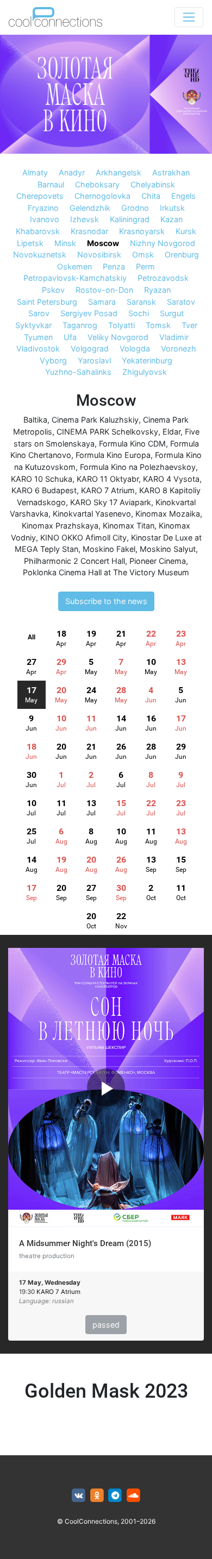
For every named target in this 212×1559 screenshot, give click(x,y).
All (31, 637)
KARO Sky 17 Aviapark (110, 502)
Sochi (138, 313)
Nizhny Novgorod (162, 243)
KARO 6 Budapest (44, 490)
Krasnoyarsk (142, 231)
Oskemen (74, 266)
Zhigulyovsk (144, 371)
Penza (114, 266)
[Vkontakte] (78, 1496)
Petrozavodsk (163, 277)
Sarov (38, 313)
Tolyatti (121, 325)
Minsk (65, 243)
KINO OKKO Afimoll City (83, 537)
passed (106, 1324)
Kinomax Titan (128, 525)
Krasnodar (89, 231)
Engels (183, 195)
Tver (189, 325)
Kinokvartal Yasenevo (92, 513)
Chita (150, 195)
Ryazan (157, 289)
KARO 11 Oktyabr (108, 478)
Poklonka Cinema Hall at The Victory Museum (106, 572)
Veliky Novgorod (118, 337)
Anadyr (72, 172)
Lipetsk (30, 243)
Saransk (141, 301)
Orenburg (182, 254)
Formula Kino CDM (132, 443)
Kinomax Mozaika (167, 513)
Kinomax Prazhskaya (60, 525)
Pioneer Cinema (157, 560)
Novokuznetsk (39, 254)
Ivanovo (44, 219)
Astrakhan (171, 172)
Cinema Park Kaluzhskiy (95, 419)
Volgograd (90, 348)
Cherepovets (40, 195)
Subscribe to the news (106, 601)
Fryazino (43, 207)
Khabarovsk (38, 231)
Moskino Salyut (168, 549)
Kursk (186, 231)
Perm (145, 266)
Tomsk (158, 325)
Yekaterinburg (147, 360)
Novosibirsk (99, 254)
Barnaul (51, 184)
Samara (102, 301)
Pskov (53, 289)
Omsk (143, 254)
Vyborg (53, 360)
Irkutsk (172, 207)
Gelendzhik (90, 207)
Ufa (70, 337)
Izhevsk (84, 219)
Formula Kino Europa (113, 455)
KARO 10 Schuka (41, 478)
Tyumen (38, 337)
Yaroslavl (94, 360)
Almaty (35, 172)
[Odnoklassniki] (97, 1496)
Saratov (181, 301)
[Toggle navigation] (188, 17)
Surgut (172, 313)
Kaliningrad (129, 219)
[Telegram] (115, 1496)
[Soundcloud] (133, 1496)
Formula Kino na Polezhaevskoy (138, 467)
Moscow (103, 243)
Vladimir (174, 337)
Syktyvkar (33, 325)
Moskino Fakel (109, 549)
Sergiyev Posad (88, 313)
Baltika (35, 419)
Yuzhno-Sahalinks (78, 371)
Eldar (171, 431)
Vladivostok (38, 348)
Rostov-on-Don (104, 289)
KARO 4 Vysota (171, 478)
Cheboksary (97, 184)
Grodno (135, 207)
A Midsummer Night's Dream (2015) (85, 1243)
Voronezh (178, 348)
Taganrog (80, 325)
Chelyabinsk (152, 184)
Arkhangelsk (118, 172)
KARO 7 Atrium (108, 490)
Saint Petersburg (47, 301)
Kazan (171, 219)
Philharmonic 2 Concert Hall (74, 560)
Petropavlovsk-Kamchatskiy (75, 277)
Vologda (135, 348)
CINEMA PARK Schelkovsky (107, 431)
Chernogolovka (102, 195)
